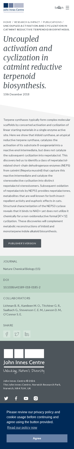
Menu (67, 7)
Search (59, 7)
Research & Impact (27, 22)
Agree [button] (37, 438)
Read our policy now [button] (22, 427)
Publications (52, 22)
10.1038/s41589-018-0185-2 (21, 287)
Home (7, 22)
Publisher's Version (22, 243)
